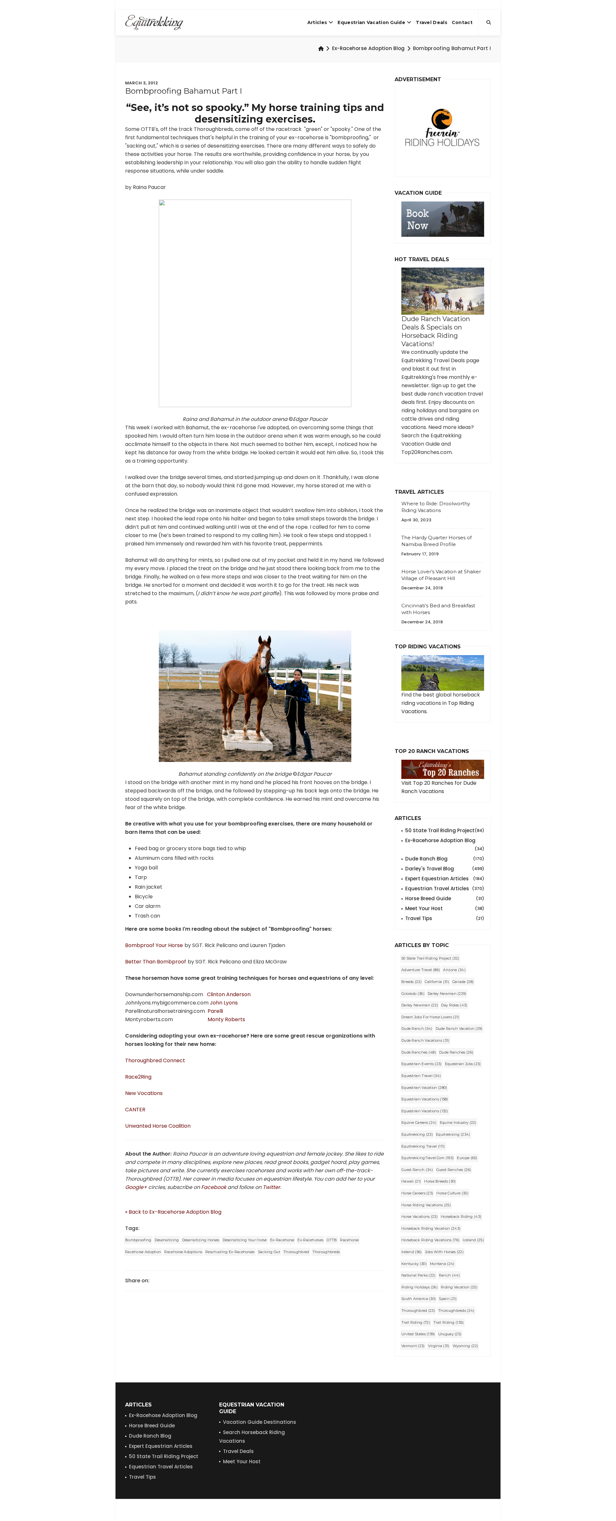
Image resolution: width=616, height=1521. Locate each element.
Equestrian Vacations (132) (424, 1111)
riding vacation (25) (459, 1287)
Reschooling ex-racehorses (230, 1252)
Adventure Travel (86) (420, 970)
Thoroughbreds (326, 1252)
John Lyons (224, 1002)
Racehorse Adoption (143, 1252)
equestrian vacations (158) (424, 1099)
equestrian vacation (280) (424, 1087)
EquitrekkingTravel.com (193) (427, 1158)
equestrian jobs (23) (463, 1064)
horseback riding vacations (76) (430, 1240)
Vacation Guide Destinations (259, 1422)
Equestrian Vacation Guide (371, 22)
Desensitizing (167, 1240)
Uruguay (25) (450, 1334)
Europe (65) (467, 1158)
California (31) (437, 981)
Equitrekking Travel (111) (423, 1146)
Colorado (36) (412, 993)
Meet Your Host (444, 908)
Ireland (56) (411, 1252)
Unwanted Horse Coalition (158, 1126)
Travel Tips (444, 918)
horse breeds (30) (440, 1181)
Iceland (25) (473, 1240)
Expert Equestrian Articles (444, 878)
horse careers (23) (417, 1193)
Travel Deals (431, 22)
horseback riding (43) (461, 1216)
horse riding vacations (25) (426, 1205)
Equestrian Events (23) (421, 1064)
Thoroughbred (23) (418, 1310)
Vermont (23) (413, 1346)
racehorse (349, 1240)
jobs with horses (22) (444, 1252)
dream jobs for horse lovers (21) (430, 1017)
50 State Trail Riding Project (444, 830)
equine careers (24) (419, 1122)
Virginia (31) (438, 1346)
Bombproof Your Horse (154, 945)
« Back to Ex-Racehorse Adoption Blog (173, 1212)
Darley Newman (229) (447, 993)
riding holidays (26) (419, 1287)
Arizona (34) (454, 970)
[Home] (321, 48)
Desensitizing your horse (245, 1240)
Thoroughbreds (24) (456, 1310)
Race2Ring (138, 1077)
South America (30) (418, 1298)
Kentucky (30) (414, 1263)
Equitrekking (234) (453, 1134)
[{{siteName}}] (154, 22)
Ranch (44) (449, 1275)
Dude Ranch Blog (444, 858)
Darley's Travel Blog (444, 868)
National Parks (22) (418, 1275)
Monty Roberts (226, 1019)
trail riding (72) (415, 1322)
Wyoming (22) (465, 1346)
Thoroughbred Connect (155, 1060)
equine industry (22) (458, 1122)
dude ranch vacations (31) (425, 1040)
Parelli (215, 1011)
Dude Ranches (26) (456, 1052)
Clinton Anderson (229, 994)
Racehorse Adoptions (183, 1252)
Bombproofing (138, 1240)
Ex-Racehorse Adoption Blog (368, 48)
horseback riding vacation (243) (430, 1228)
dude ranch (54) (416, 1028)
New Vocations (144, 1093)
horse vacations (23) (419, 1216)
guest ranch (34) (417, 1169)
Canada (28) (463, 981)
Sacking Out (269, 1252)
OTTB (332, 1240)
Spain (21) (448, 1298)
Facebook (213, 1187)
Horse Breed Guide (444, 898)
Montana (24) (442, 1263)
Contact (462, 22)
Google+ (136, 1187)
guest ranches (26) (453, 1169)
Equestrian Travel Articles (444, 888)
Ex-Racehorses (310, 1240)
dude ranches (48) (418, 1052)
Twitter (271, 1187)
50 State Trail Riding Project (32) (430, 958)
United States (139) (418, 1334)
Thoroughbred (296, 1252)
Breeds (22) (411, 981)
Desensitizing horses (200, 1240)
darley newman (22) (419, 1005)
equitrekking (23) (417, 1134)
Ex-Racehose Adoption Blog (163, 1415)
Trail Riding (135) (448, 1322)
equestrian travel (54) (421, 1075)
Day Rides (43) (454, 1005)
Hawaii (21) (411, 1181)
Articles (317, 22)
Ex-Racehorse (282, 1240)
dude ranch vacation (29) (459, 1028)
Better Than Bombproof (155, 961)
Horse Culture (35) (452, 1193)
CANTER (135, 1109)
